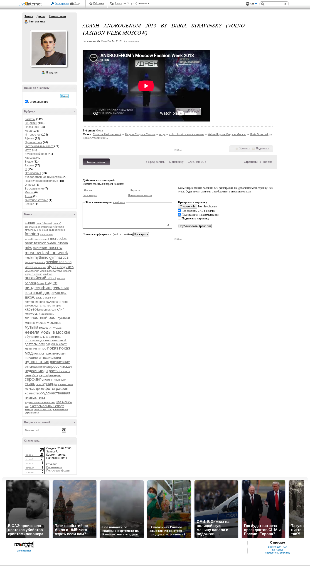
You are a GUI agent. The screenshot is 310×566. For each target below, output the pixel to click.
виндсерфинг (38, 287)
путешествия (37, 362)
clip (55, 226)
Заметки (30, 119)
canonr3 (57, 223)
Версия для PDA (277, 546)
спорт (46, 379)
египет (64, 302)
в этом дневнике (38, 101)
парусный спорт (56, 344)
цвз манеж (64, 402)
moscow (54, 247)
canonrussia (31, 227)
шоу (27, 406)
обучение (32, 336)
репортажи (44, 366)
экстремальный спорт (47, 406)
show (37, 267)
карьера (32, 309)
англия (61, 278)
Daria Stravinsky (260, 134)
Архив (28, 196)
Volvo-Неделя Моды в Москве (227, 134)
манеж (30, 323)
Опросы (30, 184)
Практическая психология (41, 180)
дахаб (30, 297)
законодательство (38, 305)
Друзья (41, 16)
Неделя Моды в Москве (140, 134)
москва (54, 322)
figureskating (46, 234)
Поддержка (247, 4)
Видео (29, 161)
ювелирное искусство (38, 409)
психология (52, 358)
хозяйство (33, 393)
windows (47, 274)
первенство (31, 348)
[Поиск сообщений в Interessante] (64, 96)
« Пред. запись (155, 161)
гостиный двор (39, 292)
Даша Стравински (94, 137)
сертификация (50, 375)
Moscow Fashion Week (107, 134)
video (70, 267)
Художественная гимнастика (43, 177)
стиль (30, 384)
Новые (268, 161)
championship (45, 227)
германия (61, 288)
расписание (60, 362)
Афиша (29, 138)
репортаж (31, 366)
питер (42, 348)
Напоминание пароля (140, 195)
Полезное (31, 127)
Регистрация (62, 3)
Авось (118, 3)
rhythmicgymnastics (35, 262)
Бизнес (29, 204)
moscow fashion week (46, 252)
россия (55, 371)
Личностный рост (36, 153)
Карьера (30, 157)
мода (40, 322)
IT (26, 169)
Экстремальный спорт (39, 146)
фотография (56, 388)
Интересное (33, 134)
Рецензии (31, 123)
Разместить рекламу (277, 552)
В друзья (52, 72)
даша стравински (46, 297)
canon (30, 223)
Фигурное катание (36, 200)
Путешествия (33, 142)
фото (40, 389)
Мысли (29, 192)
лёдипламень (46, 314)
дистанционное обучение (41, 302)
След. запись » (197, 161)
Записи (29, 16)
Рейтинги (98, 3)
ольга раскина (50, 336)
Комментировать (96, 161)
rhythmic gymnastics (51, 257)
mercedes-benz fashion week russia (46, 240)
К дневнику (176, 161)
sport (43, 267)
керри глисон (47, 309)
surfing (61, 267)
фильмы (30, 389)
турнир (47, 384)
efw (39, 229)
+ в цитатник (131, 41)
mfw (28, 247)
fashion (32, 233)
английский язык (40, 278)
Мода (28, 130)
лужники (64, 318)
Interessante (26, 22)
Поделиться (262, 148)
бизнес (40, 283)
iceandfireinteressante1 (37, 239)
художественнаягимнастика (40, 402)
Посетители (54, 467)
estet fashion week (53, 229)
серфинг (33, 379)
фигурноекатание (63, 384)
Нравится (244, 148)
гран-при (59, 293)
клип (60, 309)
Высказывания (34, 188)
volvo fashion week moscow (40, 271)
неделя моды (50, 327)
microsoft (40, 248)
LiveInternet (31, 4)
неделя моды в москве (47, 332)
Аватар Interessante (49, 49)
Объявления (33, 173)
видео (51, 282)
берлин (30, 283)
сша (38, 384)
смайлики (119, 202)
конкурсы (31, 313)
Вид (253, 4)
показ (52, 348)
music (29, 257)
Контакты (277, 549)
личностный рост (41, 317)
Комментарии (57, 16)
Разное (29, 165)
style (51, 266)
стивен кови (58, 379)
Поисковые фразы (58, 470)
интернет (57, 305)
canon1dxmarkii (44, 223)
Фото (28, 150)
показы (38, 353)
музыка (31, 327)
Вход (77, 3)
